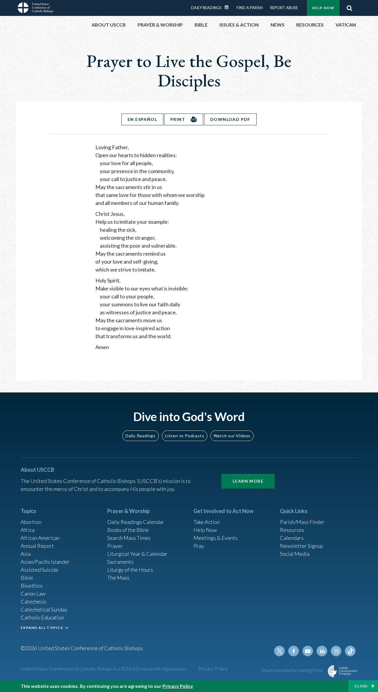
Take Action (206, 522)
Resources (292, 530)
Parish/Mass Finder (302, 522)
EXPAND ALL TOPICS (42, 627)
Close (361, 686)
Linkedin (322, 651)
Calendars (292, 538)
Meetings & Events (215, 538)
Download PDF (230, 119)
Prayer (115, 546)
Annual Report (37, 546)
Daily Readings (206, 7)
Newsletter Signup (301, 546)
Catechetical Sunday (44, 609)
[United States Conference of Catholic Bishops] (35, 8)
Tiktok (350, 651)
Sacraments (120, 561)
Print (177, 119)
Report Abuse (284, 7)
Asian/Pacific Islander (45, 561)
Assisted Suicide (39, 569)
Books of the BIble (128, 530)
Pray (198, 546)
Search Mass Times (129, 538)
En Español (142, 119)
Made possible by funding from (292, 670)
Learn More (248, 481)
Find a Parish (250, 7)
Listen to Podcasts (184, 435)
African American (40, 538)
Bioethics (32, 585)
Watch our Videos (232, 435)
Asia (26, 553)
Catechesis (33, 601)
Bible (27, 577)
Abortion (31, 522)
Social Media (294, 553)
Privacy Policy (213, 668)
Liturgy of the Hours (130, 569)
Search (349, 8)
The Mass (118, 577)
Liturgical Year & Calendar (137, 553)
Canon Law (33, 593)
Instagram (336, 651)
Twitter (279, 651)
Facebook (293, 651)
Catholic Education (42, 617)
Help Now (323, 8)
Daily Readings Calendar (228, 7)
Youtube (307, 651)
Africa (28, 530)
